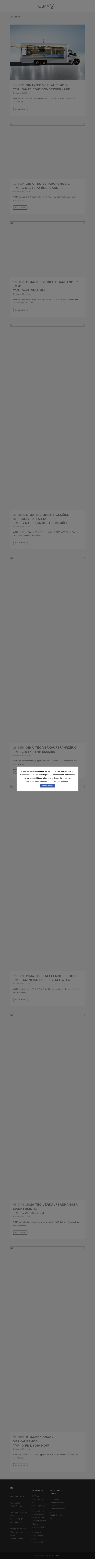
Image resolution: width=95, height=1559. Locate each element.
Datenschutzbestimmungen (36, 781)
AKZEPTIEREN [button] (47, 786)
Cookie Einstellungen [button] (59, 781)
